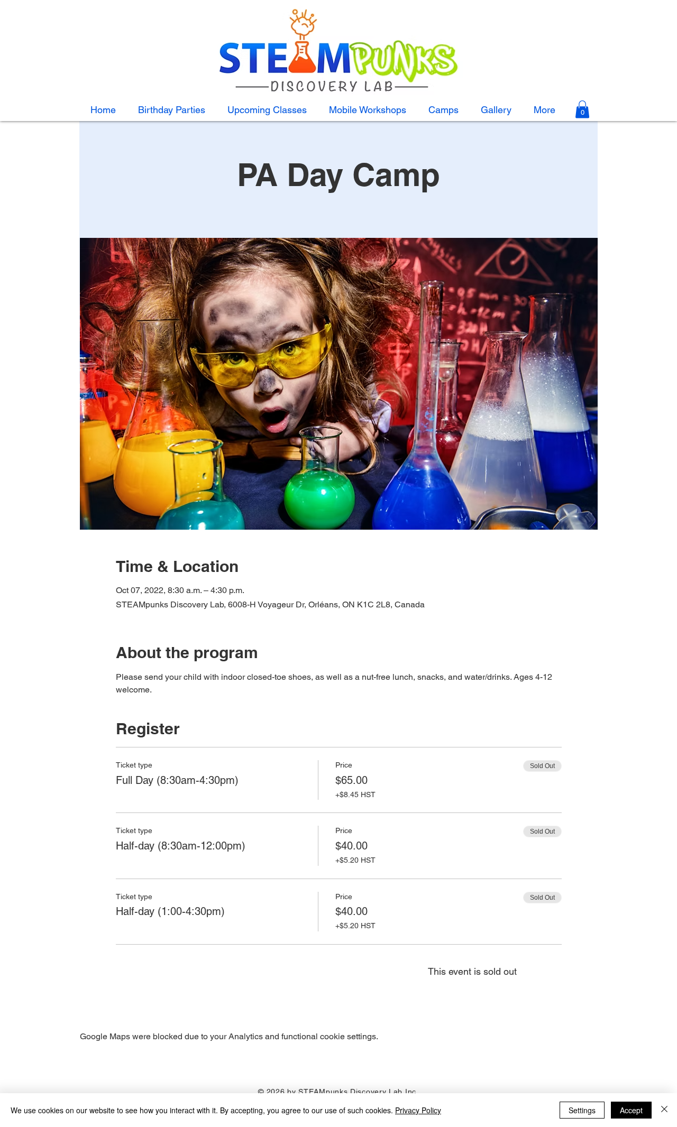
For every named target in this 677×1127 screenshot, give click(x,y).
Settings (582, 1110)
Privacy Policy (418, 1110)
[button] (443, 109)
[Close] (664, 1110)
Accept (631, 1110)
